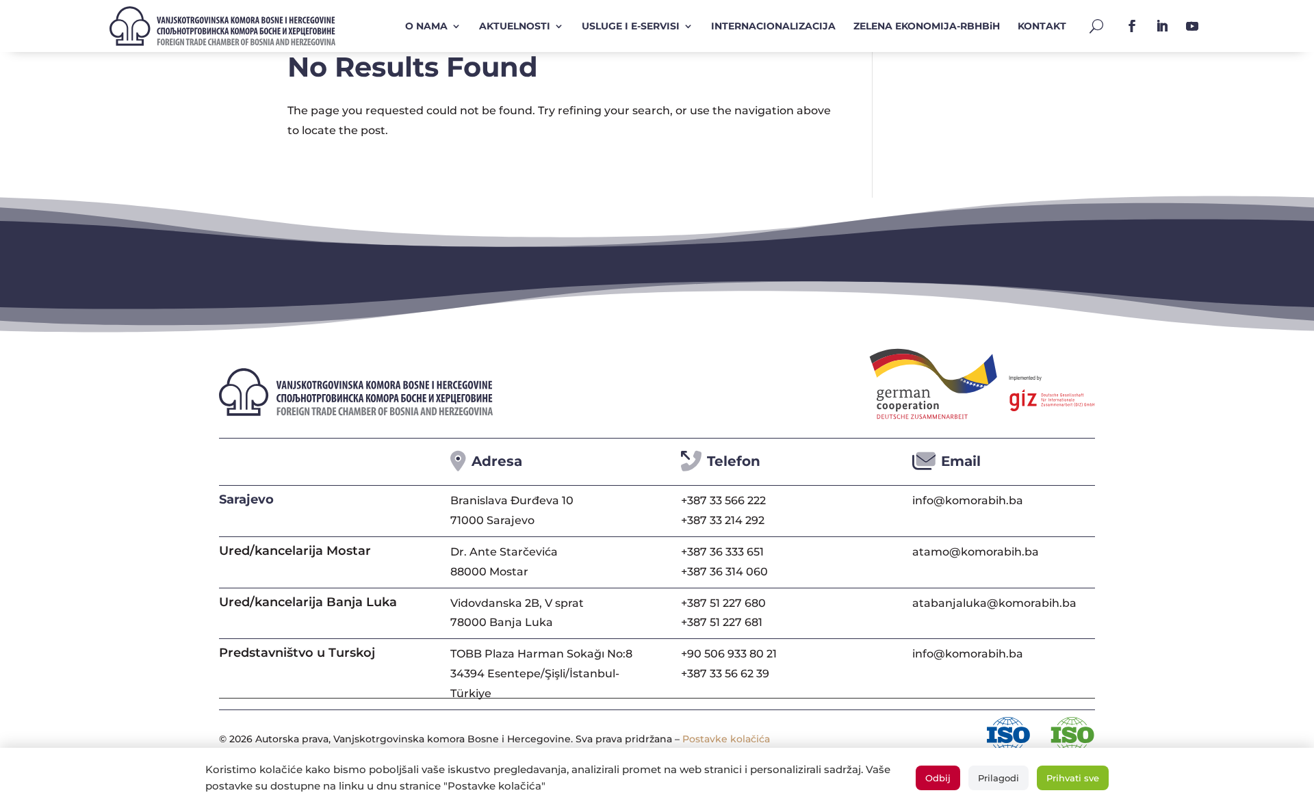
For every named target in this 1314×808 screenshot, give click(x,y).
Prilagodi (998, 777)
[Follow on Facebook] (1132, 26)
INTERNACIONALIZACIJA (773, 26)
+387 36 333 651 (722, 551)
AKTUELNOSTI (514, 26)
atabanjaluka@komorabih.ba (994, 603)
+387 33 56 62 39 (725, 673)
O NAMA (426, 26)
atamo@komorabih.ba (975, 551)
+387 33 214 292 (722, 520)
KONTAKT (1042, 26)
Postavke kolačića (726, 739)
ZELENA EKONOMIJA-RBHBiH (926, 26)
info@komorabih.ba (967, 500)
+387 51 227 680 (723, 603)
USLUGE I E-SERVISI (631, 26)
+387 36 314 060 (724, 571)
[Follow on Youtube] (1192, 26)
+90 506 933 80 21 (729, 653)
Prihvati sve (1072, 777)
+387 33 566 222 (723, 500)
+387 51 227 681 (721, 622)
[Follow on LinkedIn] (1162, 26)
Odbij (938, 777)
